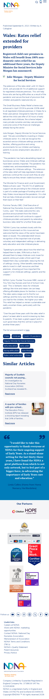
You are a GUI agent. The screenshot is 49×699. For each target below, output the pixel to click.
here (27, 330)
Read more (10, 393)
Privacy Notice (10, 652)
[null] (29, 614)
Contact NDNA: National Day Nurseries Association (17, 634)
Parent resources (11, 650)
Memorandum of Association (16, 638)
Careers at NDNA (11, 625)
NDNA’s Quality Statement (16, 647)
